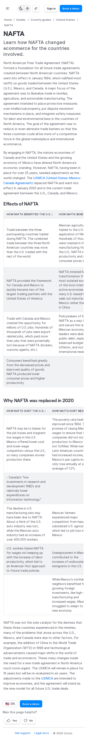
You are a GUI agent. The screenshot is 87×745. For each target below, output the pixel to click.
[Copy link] (36, 8)
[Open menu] (7, 8)
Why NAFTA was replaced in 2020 (38, 400)
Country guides (41, 19)
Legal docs (41, 733)
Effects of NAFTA (20, 203)
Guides (21, 19)
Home (8, 19)
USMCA (47, 678)
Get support (22, 733)
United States (65, 19)
